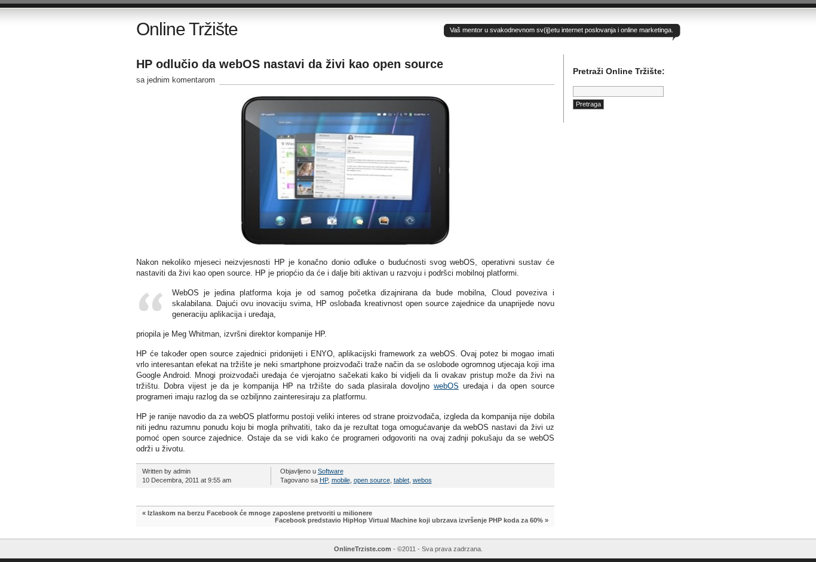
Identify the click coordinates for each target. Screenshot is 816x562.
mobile (341, 480)
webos (422, 480)
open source (372, 480)
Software (330, 471)
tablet (401, 480)
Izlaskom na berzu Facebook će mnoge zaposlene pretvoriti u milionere (260, 513)
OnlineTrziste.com (362, 548)
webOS (446, 385)
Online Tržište (187, 29)
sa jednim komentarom (175, 79)
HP (324, 480)
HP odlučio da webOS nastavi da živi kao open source (289, 64)
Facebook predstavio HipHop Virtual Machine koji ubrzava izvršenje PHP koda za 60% (409, 520)
